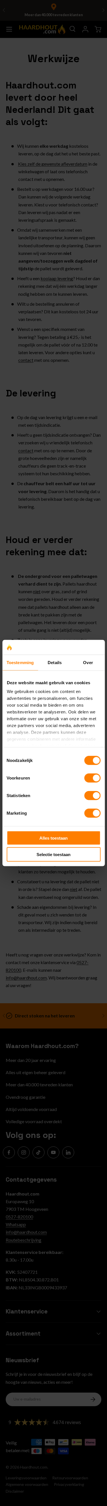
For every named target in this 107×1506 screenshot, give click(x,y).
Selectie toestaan (53, 854)
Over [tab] (88, 662)
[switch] (92, 777)
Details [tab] (55, 662)
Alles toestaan (53, 837)
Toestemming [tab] (20, 662)
